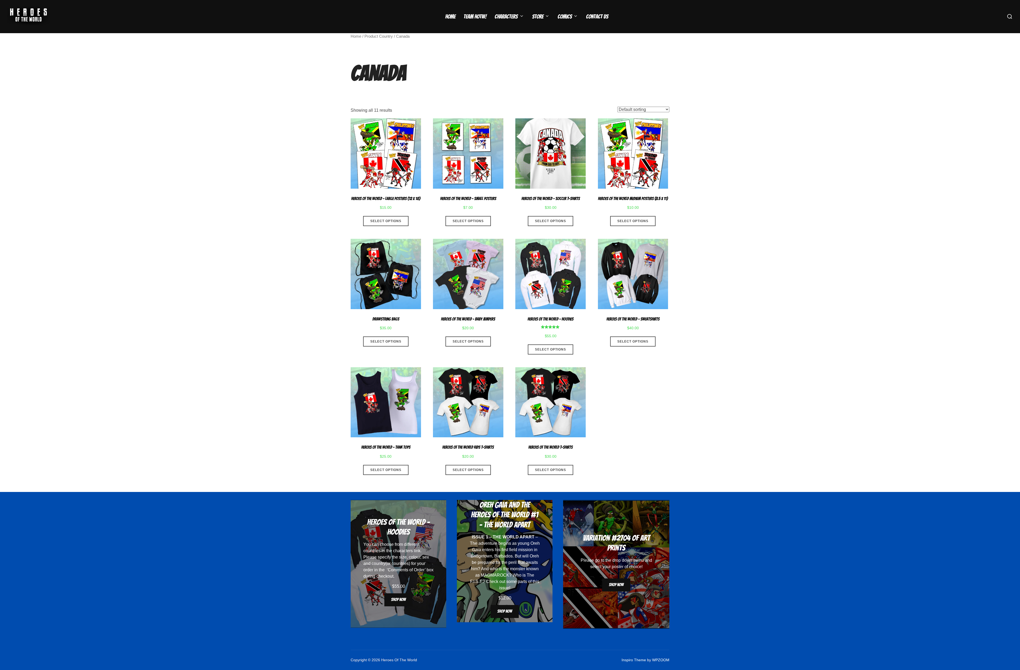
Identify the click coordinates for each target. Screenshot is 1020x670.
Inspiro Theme (634, 660)
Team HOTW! (475, 17)
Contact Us (597, 17)
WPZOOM (660, 660)
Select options (385, 221)
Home (450, 17)
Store (537, 17)
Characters (506, 17)
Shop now (398, 599)
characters (403, 550)
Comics (565, 17)
